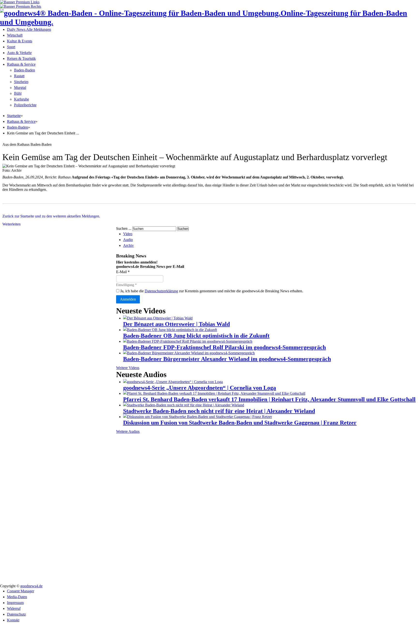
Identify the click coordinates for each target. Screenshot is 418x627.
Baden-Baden (24, 70)
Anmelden (128, 299)
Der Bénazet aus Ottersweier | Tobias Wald (176, 324)
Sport (11, 47)
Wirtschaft (14, 35)
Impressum (15, 603)
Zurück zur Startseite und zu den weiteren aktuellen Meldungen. (51, 216)
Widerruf (14, 608)
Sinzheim (21, 82)
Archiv (128, 245)
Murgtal (20, 87)
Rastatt (19, 76)
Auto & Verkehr (19, 53)
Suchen (183, 229)
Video (127, 234)
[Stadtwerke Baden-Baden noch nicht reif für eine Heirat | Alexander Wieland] (183, 405)
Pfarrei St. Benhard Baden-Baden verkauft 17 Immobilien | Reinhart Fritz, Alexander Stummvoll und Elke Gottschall (269, 399)
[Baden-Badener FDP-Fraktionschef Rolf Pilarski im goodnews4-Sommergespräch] (187, 341)
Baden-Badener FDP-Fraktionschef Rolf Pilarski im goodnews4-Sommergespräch (224, 347)
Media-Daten (17, 597)
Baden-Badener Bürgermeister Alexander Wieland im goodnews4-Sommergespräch (227, 359)
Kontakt (13, 620)
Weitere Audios (128, 431)
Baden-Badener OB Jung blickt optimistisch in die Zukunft (196, 336)
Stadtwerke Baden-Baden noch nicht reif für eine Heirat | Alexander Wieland (219, 411)
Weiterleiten (11, 224)
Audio (128, 240)
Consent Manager (20, 591)
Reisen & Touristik (21, 58)
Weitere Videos (127, 368)
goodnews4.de (31, 586)
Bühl (18, 93)
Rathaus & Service (21, 64)
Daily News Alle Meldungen (29, 29)
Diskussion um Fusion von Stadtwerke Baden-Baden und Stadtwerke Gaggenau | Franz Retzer (240, 422)
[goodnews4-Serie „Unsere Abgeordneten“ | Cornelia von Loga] (173, 382)
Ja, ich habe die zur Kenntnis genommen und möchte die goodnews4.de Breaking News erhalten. (211, 291)
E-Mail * (123, 272)
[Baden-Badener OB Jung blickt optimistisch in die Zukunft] (170, 330)
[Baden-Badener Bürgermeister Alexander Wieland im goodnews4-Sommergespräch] (189, 353)
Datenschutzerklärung (161, 291)
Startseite (14, 116)
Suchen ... (123, 228)
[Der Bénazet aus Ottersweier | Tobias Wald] (158, 318)
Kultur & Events (19, 41)
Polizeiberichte (25, 105)
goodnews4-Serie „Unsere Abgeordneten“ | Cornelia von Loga (199, 388)
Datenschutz (16, 614)
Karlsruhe (21, 99)
